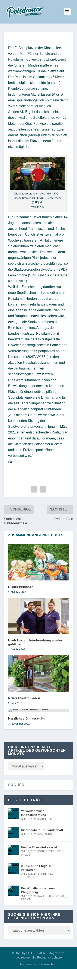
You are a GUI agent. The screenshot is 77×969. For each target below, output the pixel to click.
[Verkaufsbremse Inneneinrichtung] (13, 813)
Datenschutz (48, 964)
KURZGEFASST (30, 877)
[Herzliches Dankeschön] (38, 710)
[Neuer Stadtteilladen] (38, 673)
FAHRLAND (45, 873)
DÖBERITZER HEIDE (50, 851)
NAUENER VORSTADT (51, 896)
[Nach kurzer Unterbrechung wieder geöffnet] (38, 616)
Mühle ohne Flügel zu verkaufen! (37, 867)
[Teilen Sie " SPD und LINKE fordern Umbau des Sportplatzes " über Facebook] (34, 489)
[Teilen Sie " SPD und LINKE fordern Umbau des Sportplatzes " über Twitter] (42, 489)
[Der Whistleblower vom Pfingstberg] (13, 891)
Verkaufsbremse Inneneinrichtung (33, 812)
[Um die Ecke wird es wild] (13, 850)
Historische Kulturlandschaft (42, 830)
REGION (26, 899)
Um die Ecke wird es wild (39, 847)
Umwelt (25, 854)
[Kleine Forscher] (38, 562)
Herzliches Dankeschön (26, 718)
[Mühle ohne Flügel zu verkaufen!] (13, 868)
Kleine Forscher (20, 586)
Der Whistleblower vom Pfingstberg (38, 890)
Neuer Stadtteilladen (24, 698)
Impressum (28, 964)
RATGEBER (45, 819)
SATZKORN (45, 833)
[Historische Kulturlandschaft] (13, 832)
